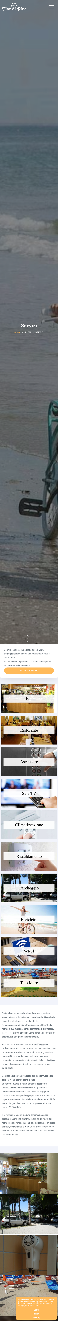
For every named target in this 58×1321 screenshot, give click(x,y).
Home (17, 332)
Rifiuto (36, 1313)
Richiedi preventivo (29, 670)
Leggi (36, 1310)
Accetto (36, 1317)
